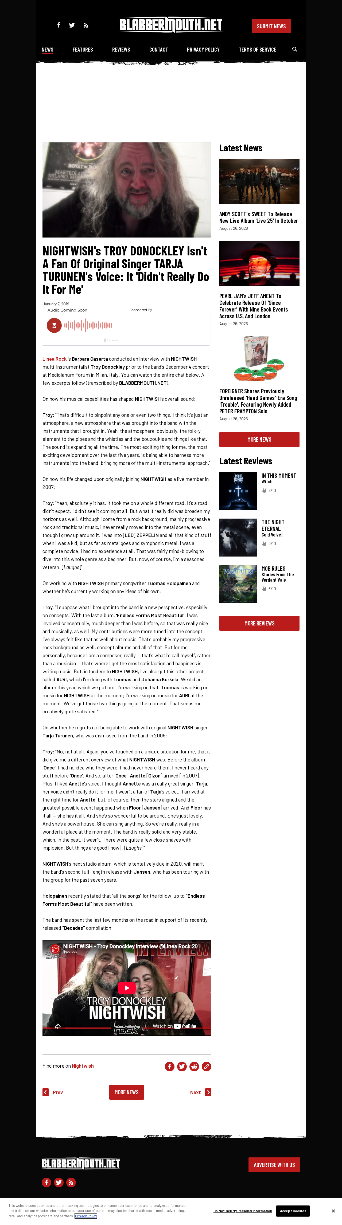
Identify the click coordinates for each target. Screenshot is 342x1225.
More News (127, 1091)
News (47, 49)
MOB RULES (273, 568)
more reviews (259, 623)
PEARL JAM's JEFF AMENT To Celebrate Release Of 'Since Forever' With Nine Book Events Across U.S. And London (253, 306)
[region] (171, 1211)
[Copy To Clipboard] (206, 1066)
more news (259, 439)
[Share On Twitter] (182, 1066)
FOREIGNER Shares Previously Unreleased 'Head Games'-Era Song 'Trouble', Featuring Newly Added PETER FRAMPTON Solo (258, 401)
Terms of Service (257, 49)
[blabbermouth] (171, 31)
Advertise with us (274, 1164)
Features (83, 49)
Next (195, 1092)
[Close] (333, 1211)
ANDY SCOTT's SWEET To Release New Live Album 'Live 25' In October (258, 217)
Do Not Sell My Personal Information (242, 1211)
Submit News (271, 25)
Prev (58, 1092)
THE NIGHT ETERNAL (273, 525)
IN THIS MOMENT (279, 475)
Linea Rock (54, 359)
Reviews (121, 49)
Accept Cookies (293, 1211)
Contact (158, 49)
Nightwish (83, 1066)
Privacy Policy (203, 49)
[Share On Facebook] (169, 1066)
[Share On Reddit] (194, 1066)
